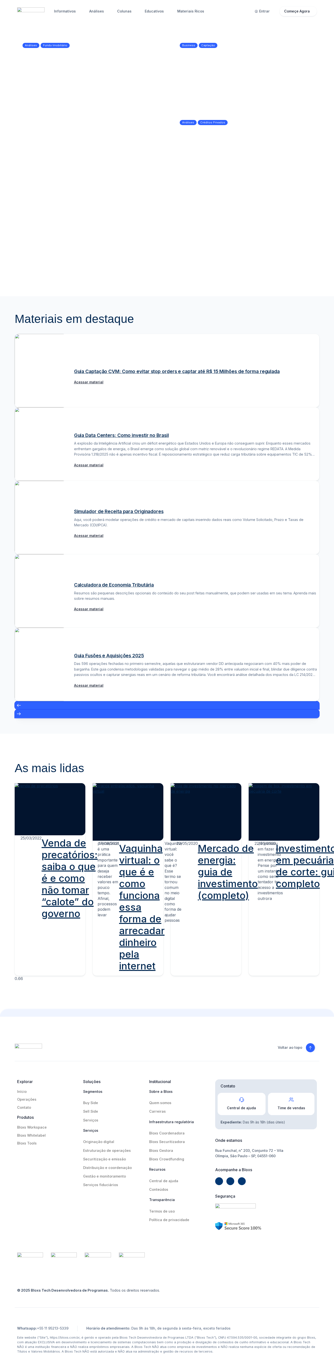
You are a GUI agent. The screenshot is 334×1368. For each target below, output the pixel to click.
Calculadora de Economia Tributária (114, 585)
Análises (96, 11)
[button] (167, 705)
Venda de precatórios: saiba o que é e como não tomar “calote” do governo (70, 878)
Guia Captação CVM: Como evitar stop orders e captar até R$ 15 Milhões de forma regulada (177, 371)
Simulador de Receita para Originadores (119, 511)
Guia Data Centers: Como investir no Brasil (121, 435)
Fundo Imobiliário (55, 45)
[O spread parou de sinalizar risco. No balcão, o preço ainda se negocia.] (245, 147)
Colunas (124, 11)
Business (188, 45)
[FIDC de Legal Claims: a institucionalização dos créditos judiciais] (51, 232)
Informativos (65, 11)
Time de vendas (291, 1108)
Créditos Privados (212, 122)
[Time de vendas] (291, 1100)
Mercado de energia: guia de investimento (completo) (228, 871)
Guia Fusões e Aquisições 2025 (109, 656)
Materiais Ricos (190, 11)
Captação (208, 45)
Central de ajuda (241, 1108)
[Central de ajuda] (242, 1100)
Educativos (154, 11)
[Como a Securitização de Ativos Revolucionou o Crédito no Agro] (283, 232)
